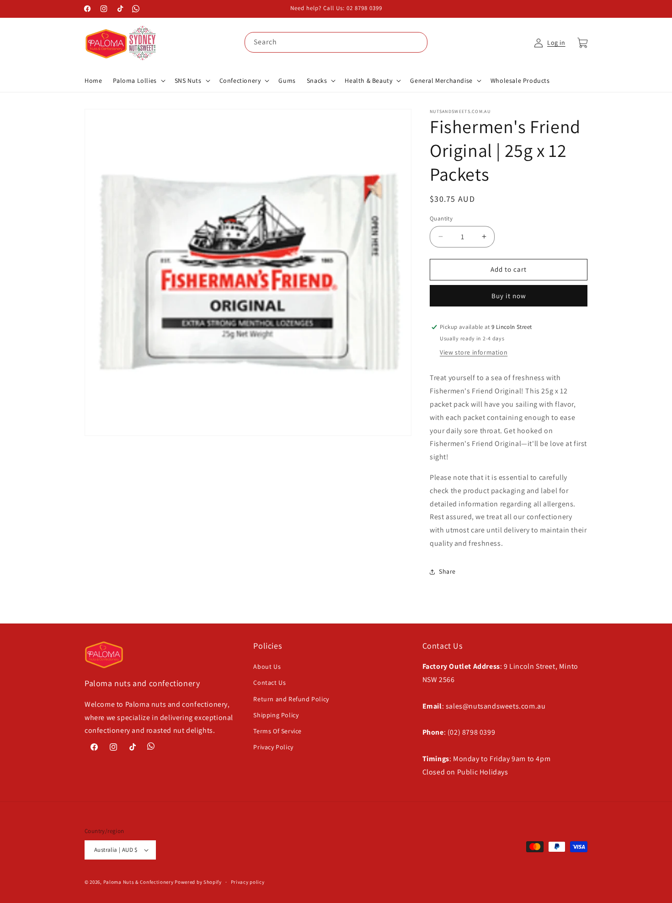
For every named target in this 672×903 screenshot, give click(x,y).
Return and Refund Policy (291, 699)
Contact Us (269, 682)
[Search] (417, 42)
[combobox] (336, 42)
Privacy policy (248, 882)
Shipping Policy (276, 715)
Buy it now (508, 295)
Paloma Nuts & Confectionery (138, 882)
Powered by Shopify (198, 882)
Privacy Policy (273, 747)
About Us (267, 666)
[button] (138, 80)
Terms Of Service (277, 731)
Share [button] (447, 571)
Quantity (441, 218)
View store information (473, 352)
